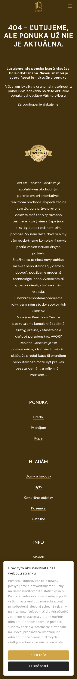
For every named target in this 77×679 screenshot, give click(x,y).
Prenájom (38, 427)
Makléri (38, 557)
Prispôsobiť (39, 666)
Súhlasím (38, 655)
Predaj (38, 417)
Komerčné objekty (38, 497)
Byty (38, 487)
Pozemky (38, 508)
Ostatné (38, 519)
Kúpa (38, 438)
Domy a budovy (38, 476)
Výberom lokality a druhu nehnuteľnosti (37, 86)
